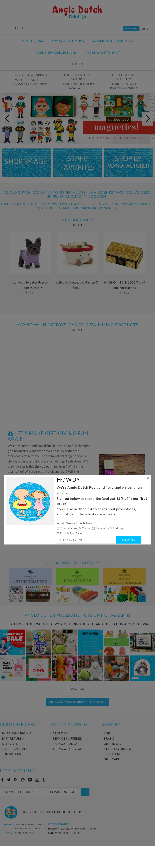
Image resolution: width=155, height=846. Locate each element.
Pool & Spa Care (71, 533)
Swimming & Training (110, 528)
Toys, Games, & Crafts (75, 528)
